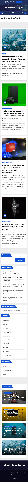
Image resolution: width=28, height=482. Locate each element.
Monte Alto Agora (14, 7)
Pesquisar (5, 255)
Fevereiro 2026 (7, 332)
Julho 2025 (6, 344)
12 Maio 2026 (8, 416)
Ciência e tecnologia (7, 108)
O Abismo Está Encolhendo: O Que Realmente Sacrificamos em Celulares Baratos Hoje (13, 279)
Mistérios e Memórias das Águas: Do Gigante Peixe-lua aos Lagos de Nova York (13, 59)
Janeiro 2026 (6, 336)
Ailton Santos (17, 64)
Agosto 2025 (6, 340)
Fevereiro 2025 (7, 355)
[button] (22, 13)
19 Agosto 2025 (8, 175)
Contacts (14, 478)
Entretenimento (6, 221)
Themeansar (14, 474)
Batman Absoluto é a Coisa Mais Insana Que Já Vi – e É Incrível (13, 226)
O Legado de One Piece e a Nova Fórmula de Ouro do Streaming (14, 397)
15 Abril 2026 (7, 118)
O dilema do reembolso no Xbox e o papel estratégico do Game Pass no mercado (13, 113)
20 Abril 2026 (9, 433)
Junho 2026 (6, 320)
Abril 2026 (5, 328)
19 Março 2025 (8, 232)
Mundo (4, 53)
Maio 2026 (5, 324)
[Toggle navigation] (13, 13)
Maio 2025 (5, 347)
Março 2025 (6, 351)
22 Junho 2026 (9, 399)
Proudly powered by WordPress (10, 472)
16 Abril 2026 (7, 64)
